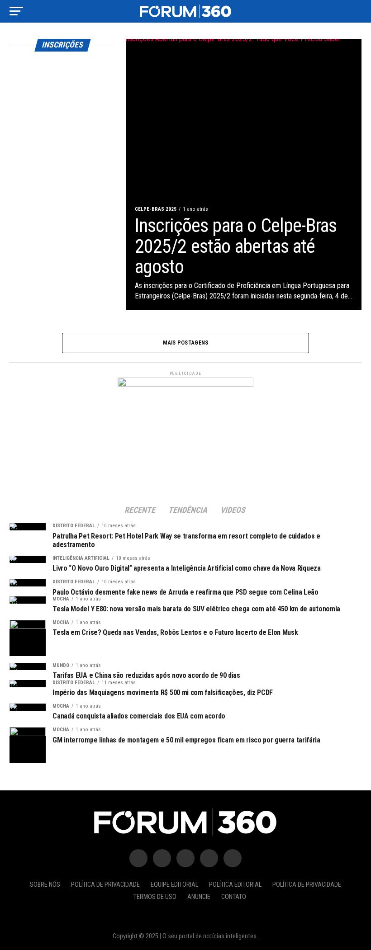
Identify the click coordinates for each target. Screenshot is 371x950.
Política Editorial (235, 885)
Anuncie (198, 897)
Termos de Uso (154, 897)
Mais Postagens (186, 342)
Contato (233, 897)
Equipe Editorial (174, 885)
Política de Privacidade (105, 885)
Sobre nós (45, 885)
